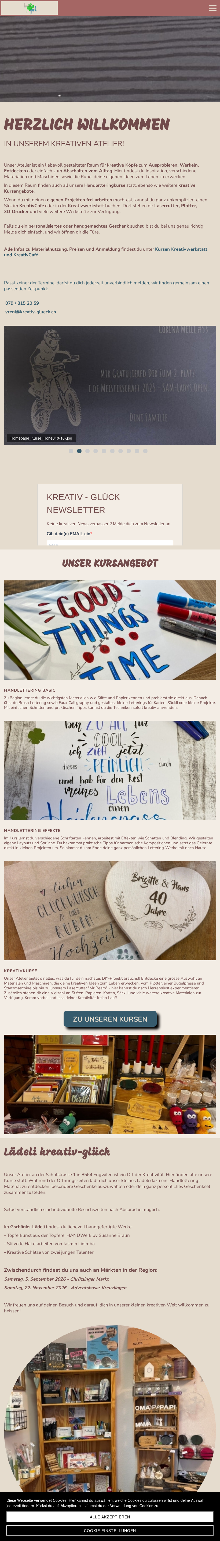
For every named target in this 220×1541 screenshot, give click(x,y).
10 (145, 451)
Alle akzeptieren (110, 1517)
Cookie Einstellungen (110, 1530)
